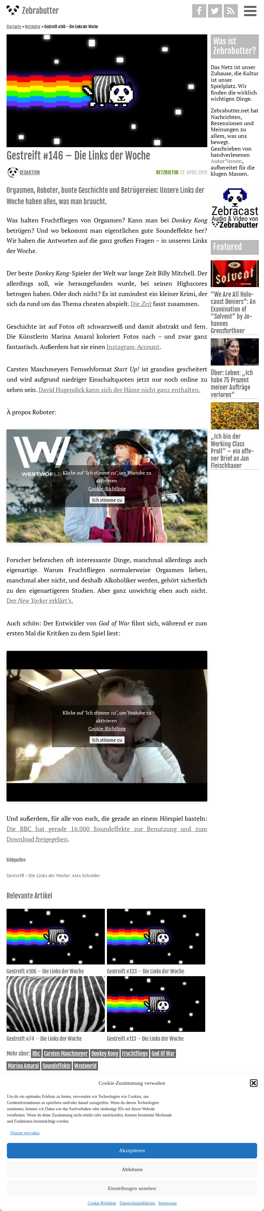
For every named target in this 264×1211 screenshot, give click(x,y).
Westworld (85, 1065)
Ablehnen (132, 1169)
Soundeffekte (56, 1065)
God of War (163, 1053)
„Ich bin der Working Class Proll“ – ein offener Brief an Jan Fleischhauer (232, 451)
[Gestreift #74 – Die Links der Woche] (56, 1029)
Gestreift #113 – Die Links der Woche (145, 1038)
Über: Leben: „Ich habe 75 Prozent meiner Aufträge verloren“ (232, 384)
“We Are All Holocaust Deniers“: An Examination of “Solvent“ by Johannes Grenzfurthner (233, 313)
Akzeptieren (132, 1150)
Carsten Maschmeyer (66, 1053)
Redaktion (30, 172)
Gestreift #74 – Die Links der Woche (44, 1038)
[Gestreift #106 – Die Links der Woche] (56, 962)
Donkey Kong (104, 1053)
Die (141, 303)
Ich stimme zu (107, 500)
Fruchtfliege (135, 1053)
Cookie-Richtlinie (102, 1203)
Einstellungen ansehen (132, 1188)
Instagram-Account (133, 346)
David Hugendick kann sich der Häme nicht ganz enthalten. (119, 389)
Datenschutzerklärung (137, 1203)
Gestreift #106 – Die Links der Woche (45, 971)
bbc (36, 1053)
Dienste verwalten (25, 1133)
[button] (253, 1083)
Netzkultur (33, 26)
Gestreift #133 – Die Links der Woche (145, 971)
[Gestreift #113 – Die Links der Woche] (156, 1029)
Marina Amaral (23, 1065)
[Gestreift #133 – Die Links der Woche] (156, 962)
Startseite (14, 26)
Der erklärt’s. (40, 600)
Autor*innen (226, 161)
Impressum (167, 1203)
